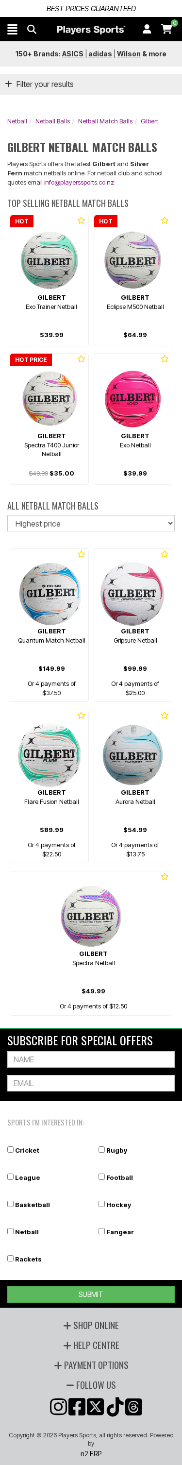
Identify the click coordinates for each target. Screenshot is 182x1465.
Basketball (32, 1205)
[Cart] (166, 29)
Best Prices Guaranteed (91, 8)
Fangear (120, 1232)
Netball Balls (52, 121)
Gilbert (149, 121)
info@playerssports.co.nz (79, 182)
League (27, 1177)
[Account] (147, 29)
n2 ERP (91, 1453)
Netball (17, 121)
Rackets (28, 1259)
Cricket (27, 1150)
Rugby (116, 1150)
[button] (12, 29)
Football (119, 1177)
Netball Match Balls (105, 121)
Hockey (118, 1205)
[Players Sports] (91, 30)
